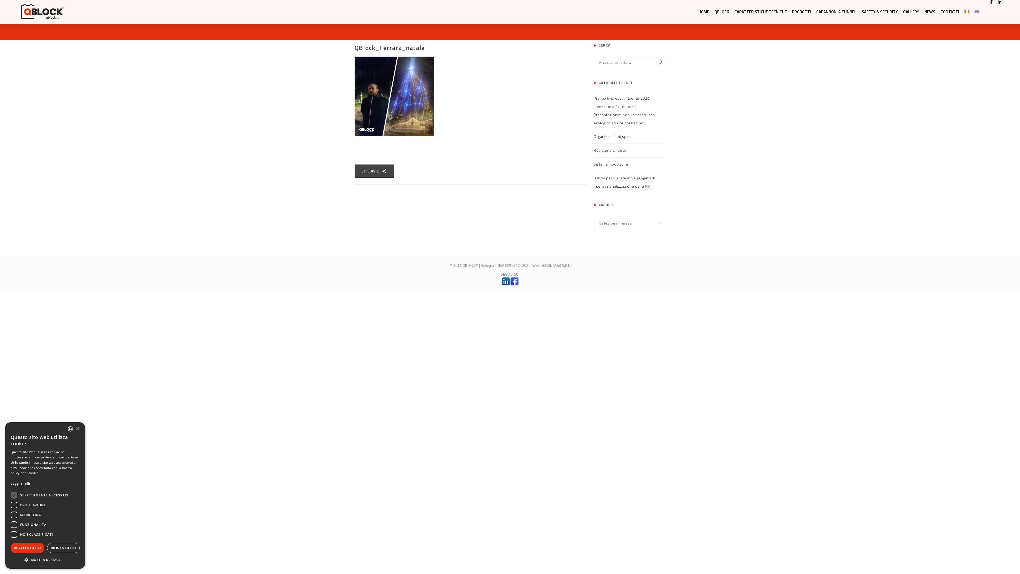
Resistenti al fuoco (610, 150)
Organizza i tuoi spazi (612, 136)
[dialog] (45, 495)
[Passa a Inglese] (977, 12)
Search (659, 62)
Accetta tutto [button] (27, 548)
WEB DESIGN (542, 265)
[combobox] (70, 429)
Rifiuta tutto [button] (63, 548)
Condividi (372, 171)
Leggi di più (20, 483)
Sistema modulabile (611, 164)
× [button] (78, 429)
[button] (45, 559)
